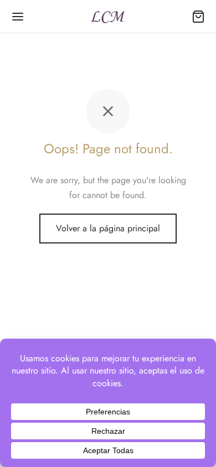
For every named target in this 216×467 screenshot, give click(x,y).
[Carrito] (198, 16)
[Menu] (17, 17)
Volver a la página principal (108, 228)
